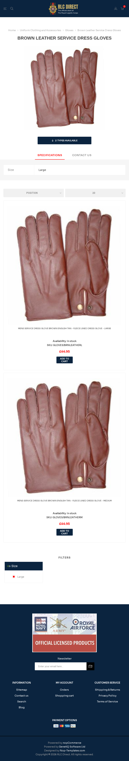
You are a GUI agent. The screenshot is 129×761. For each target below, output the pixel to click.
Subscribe (90, 666)
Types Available (66, 140)
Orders (64, 689)
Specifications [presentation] (49, 155)
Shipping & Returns (107, 689)
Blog (22, 707)
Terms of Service (107, 701)
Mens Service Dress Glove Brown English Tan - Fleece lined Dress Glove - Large (64, 328)
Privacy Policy (107, 695)
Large (20, 576)
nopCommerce (72, 742)
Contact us (21, 695)
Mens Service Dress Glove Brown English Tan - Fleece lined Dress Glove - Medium (64, 500)
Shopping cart (64, 695)
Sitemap (21, 689)
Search (21, 701)
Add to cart (64, 360)
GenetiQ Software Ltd (72, 746)
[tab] (50, 155)
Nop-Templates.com (72, 750)
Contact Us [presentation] (82, 155)
